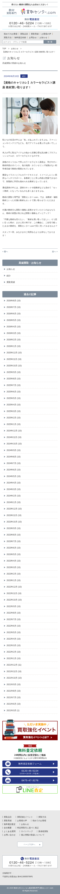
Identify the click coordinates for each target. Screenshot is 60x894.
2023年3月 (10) (14, 567)
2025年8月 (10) (14, 378)
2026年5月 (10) (14, 320)
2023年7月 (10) (14, 541)
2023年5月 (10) (14, 554)
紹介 (9, 275)
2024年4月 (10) (14, 482)
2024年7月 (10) (14, 463)
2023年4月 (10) (14, 561)
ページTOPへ (29, 844)
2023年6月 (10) (14, 548)
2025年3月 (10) (14, 411)
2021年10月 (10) (14, 678)
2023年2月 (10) (14, 574)
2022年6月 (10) (14, 626)
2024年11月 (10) (14, 437)
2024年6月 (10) (14, 469)
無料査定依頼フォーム (30, 764)
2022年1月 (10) (14, 658)
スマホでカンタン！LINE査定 (30, 789)
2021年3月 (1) (13, 710)
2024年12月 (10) (14, 430)
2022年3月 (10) (14, 645)
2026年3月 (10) (14, 333)
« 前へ (5, 251)
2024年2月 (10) (14, 495)
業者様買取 (43, 831)
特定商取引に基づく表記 (28, 828)
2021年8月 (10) (14, 691)
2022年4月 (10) (14, 639)
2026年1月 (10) (14, 346)
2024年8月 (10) (14, 456)
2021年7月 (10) (14, 697)
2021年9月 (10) (14, 684)
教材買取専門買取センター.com (30, 11)
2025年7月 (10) (14, 385)
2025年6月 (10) (14, 391)
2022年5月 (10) (14, 632)
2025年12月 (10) (14, 352)
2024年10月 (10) (14, 443)
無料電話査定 (30, 22)
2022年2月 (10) (14, 652)
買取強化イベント (25, 817)
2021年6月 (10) (14, 704)
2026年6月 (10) (14, 313)
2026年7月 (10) (14, 307)
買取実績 (11, 282)
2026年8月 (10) (14, 300)
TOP (4, 49)
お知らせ (14, 49)
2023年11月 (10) (14, 515)
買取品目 (8, 817)
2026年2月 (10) (14, 339)
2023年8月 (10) (14, 535)
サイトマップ (27, 831)
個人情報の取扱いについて (33, 835)
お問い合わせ (9, 835)
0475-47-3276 (30, 780)
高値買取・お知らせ (30, 262)
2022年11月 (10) (14, 593)
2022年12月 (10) (14, 587)
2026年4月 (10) (14, 326)
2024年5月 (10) (14, 476)
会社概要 (8, 828)
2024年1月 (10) (14, 502)
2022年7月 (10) (14, 619)
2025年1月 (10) (14, 424)
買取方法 (42, 817)
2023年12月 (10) (14, 508)
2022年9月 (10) (14, 606)
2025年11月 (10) (14, 359)
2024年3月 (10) (14, 489)
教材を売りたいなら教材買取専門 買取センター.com (33, 888)
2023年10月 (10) (14, 522)
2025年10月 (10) (14, 365)
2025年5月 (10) (14, 398)
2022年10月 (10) (14, 600)
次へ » (55, 251)
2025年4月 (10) (14, 404)
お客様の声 (22, 821)
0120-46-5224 (30, 772)
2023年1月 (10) (14, 580)
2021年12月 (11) (14, 665)
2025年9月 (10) (14, 372)
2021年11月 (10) (14, 671)
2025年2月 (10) (14, 417)
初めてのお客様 (39, 821)
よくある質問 (9, 831)
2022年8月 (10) (14, 613)
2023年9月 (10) (14, 528)
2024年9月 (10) (14, 450)
